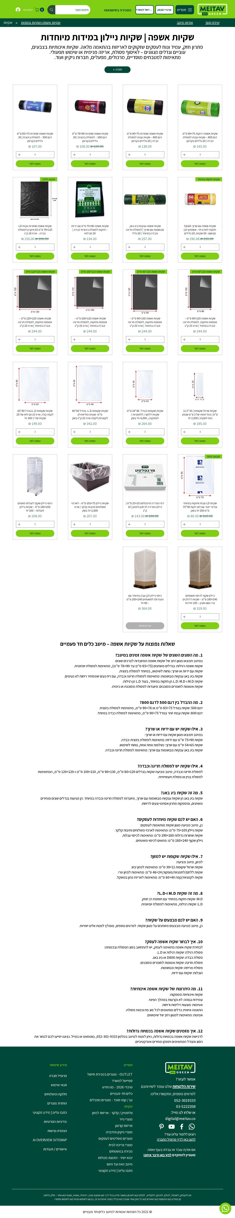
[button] (40, 10)
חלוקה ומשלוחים (55, 1094)
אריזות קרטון (124, 1125)
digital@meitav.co (180, 1118)
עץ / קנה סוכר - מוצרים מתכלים (111, 1100)
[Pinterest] (161, 1126)
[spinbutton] (200, 154)
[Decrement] (216, 154)
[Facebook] (181, 1126)
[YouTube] (171, 1126)
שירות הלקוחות (184, 1086)
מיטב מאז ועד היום (120, 1164)
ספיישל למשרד (122, 1080)
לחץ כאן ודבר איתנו (157, 1155)
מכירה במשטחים (121, 1151)
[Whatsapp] (192, 1126)
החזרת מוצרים (57, 1103)
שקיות (128, 1106)
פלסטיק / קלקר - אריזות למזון (112, 1112)
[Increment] (184, 154)
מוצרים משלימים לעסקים (116, 1138)
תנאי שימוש (59, 1085)
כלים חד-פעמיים (121, 1093)
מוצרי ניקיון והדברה (119, 1132)
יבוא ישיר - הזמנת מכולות (115, 1157)
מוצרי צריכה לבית (121, 1144)
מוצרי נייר (126, 1119)
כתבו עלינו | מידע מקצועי (50, 1112)
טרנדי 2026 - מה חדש (117, 1087)
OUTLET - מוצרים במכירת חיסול (111, 1074)
